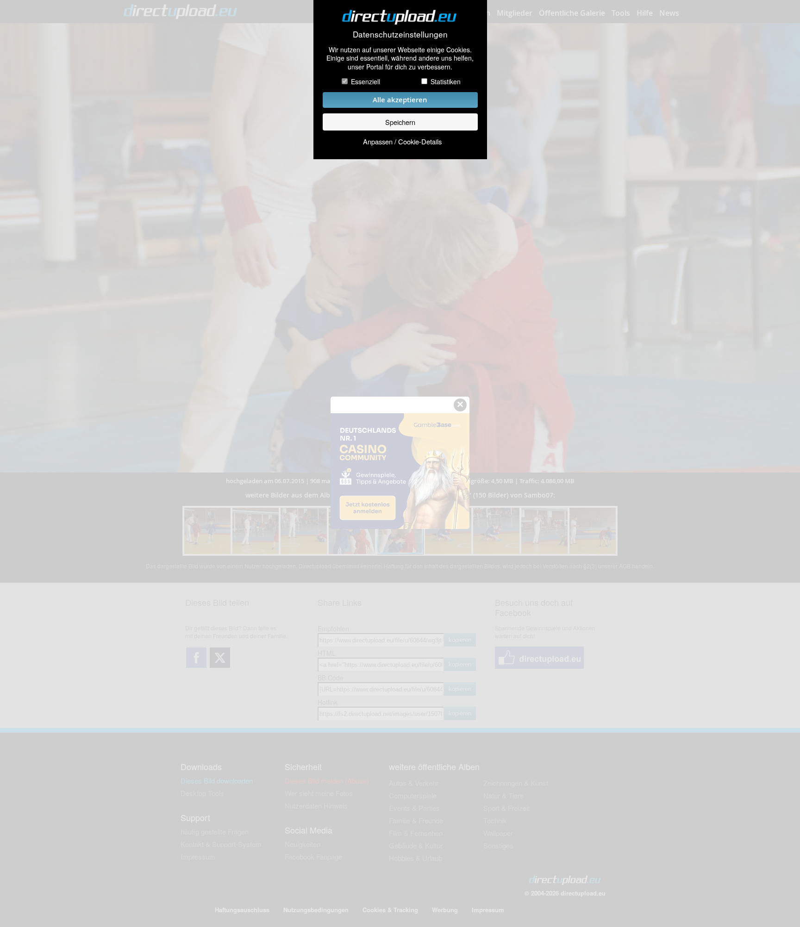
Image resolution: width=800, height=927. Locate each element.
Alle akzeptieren (400, 99)
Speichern (400, 122)
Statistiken (446, 81)
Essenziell (365, 81)
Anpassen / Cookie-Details (402, 141)
